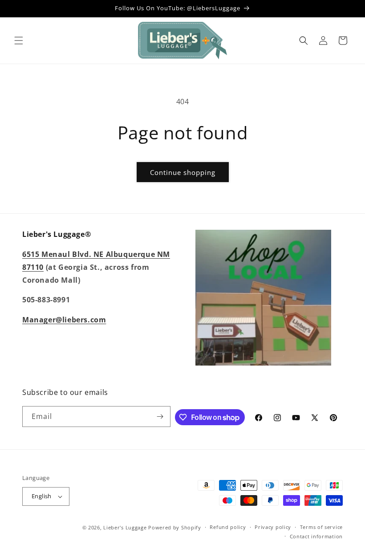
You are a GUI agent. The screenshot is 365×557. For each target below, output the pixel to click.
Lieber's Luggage (125, 527)
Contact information (316, 536)
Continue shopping (182, 172)
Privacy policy (273, 527)
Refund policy (228, 527)
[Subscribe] (160, 416)
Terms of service (321, 527)
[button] (18, 40)
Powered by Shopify (174, 527)
